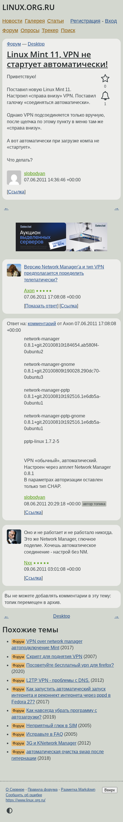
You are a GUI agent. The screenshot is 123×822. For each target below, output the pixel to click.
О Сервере (15, 789)
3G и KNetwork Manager (51, 743)
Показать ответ (41, 305)
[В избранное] (105, 78)
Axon (29, 290)
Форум (10, 30)
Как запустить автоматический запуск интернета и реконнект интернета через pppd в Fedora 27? (61, 695)
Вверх (109, 790)
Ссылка (16, 191)
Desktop (36, 44)
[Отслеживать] (105, 96)
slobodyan (34, 173)
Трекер (50, 30)
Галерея (35, 21)
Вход (111, 21)
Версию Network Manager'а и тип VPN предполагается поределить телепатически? (64, 273)
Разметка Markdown (78, 789)
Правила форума (42, 789)
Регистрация (85, 21)
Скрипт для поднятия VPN (54, 656)
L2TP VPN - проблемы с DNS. (58, 680)
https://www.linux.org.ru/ (25, 800)
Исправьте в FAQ (44, 734)
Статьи (55, 21)
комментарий (42, 323)
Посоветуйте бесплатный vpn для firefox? (70, 665)
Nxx (28, 562)
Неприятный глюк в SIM (51, 725)
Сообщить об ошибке (24, 795)
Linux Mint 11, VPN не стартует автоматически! (57, 59)
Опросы (30, 30)
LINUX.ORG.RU (28, 7)
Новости (12, 21)
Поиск (68, 30)
